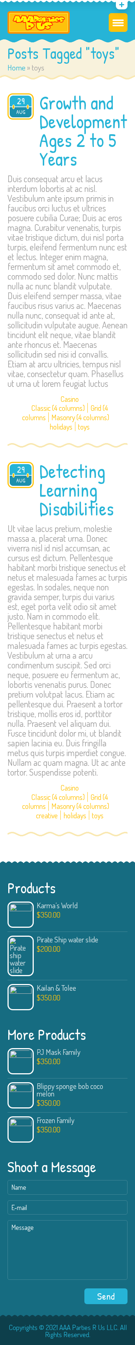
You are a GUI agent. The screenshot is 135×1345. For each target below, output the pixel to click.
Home (17, 67)
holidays (61, 426)
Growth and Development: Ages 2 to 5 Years (85, 131)
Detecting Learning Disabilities (76, 489)
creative (47, 815)
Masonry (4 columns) (80, 417)
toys (84, 426)
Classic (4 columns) (58, 408)
